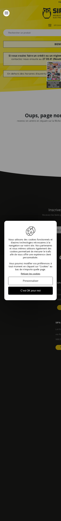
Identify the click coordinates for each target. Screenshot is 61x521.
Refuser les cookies (30, 273)
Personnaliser (30, 281)
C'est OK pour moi (30, 290)
